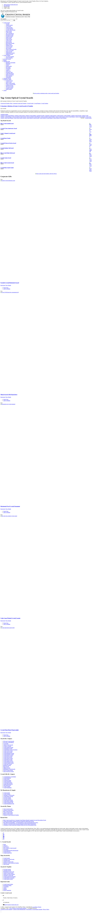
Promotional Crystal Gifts (8, 871)
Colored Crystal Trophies (30, 115)
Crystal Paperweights (7, 782)
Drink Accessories (10, 74)
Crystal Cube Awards (7, 752)
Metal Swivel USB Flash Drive (9, 394)
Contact (5, 90)
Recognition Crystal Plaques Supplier (34, 909)
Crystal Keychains (7, 780)
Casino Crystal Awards (8, 744)
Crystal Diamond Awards (8, 753)
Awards (7, 23)
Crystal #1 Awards (7, 746)
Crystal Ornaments (7, 781)
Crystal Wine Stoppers (8, 784)
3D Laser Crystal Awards (8, 741)
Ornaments (8, 68)
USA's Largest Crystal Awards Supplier (17, 908)
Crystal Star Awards (7, 764)
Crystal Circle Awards (8, 750)
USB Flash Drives (10, 73)
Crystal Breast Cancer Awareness (10, 749)
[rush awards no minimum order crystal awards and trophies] (46, 93)
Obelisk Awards (9, 45)
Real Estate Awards (10, 43)
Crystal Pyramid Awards (8, 763)
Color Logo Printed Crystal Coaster (10, 618)
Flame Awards (9, 37)
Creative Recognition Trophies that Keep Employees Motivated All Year (18, 821)
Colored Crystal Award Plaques (7, 115)
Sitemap (5, 889)
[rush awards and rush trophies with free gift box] (46, 173)
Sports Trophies (9, 57)
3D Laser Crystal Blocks (8, 742)
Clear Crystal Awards (7, 808)
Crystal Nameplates (7, 787)
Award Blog (5, 886)
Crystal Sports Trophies (8, 801)
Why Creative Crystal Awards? (9, 848)
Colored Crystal (9, 80)
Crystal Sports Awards (8, 800)
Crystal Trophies (6, 55)
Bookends (8, 63)
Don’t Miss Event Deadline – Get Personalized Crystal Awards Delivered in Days (20, 822)
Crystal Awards (6, 22)
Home (4, 844)
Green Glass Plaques (8, 118)
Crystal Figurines (9, 28)
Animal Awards (9, 25)
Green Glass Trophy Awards (20, 118)
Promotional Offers (7, 885)
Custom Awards (9, 88)
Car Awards (8, 26)
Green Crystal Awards (10, 84)
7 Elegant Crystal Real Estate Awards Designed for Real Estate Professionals (19, 823)
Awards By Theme (7, 79)
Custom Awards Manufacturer (19, 909)
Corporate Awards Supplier (6, 909)
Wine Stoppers (9, 75)
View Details (8, 285)
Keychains (8, 67)
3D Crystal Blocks (10, 33)
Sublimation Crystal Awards (9, 769)
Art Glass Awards (7, 59)
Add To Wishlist (6, 288)
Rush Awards (9, 44)
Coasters (8, 69)
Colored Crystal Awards (19, 115)
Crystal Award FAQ (7, 852)
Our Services (6, 846)
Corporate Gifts (6, 61)
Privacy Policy (46, 909)
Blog (11, 103)
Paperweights (9, 66)
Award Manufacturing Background (10, 850)
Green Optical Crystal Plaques (46, 118)
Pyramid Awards (9, 36)
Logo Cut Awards (10, 50)
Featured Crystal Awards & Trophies (11, 815)
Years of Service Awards (11, 49)
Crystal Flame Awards (8, 755)
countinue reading (4, 114)
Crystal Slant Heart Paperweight (10, 730)
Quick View (5, 287)
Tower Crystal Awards (8, 770)
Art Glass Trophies (10, 56)
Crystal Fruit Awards (7, 757)
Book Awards (9, 31)
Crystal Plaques (37, 103)
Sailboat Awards (9, 54)
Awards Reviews (7, 851)
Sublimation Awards (10, 53)
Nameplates (8, 77)
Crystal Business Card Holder (9, 776)
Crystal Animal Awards (8, 747)
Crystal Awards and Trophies (9, 876)
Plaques (5, 60)
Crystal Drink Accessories (8, 877)
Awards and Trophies (5, 103)
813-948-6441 (7, 5)
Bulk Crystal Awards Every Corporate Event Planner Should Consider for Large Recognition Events (24, 820)
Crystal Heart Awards (7, 759)
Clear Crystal (9, 82)
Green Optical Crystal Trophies (59, 118)
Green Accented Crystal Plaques (33, 116)
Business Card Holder (10, 62)
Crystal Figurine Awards (8, 754)
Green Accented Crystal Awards (19, 116)
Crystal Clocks (6, 779)
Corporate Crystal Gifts (8, 875)
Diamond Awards (9, 34)
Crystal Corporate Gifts (8, 802)
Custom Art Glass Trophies (9, 874)
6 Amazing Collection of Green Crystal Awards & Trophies (17, 106)
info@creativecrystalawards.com (11, 4)
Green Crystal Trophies (80, 116)
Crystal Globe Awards (8, 758)
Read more (3, 285)
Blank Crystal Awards (8, 813)
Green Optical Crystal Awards (32, 118)
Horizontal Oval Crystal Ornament (10, 506)
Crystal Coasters (6, 786)
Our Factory (5, 849)
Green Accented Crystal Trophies (48, 116)
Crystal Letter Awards (10, 30)
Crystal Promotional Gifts (8, 803)
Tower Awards (9, 46)
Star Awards (8, 48)
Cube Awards (9, 32)
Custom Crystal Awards (76, 115)
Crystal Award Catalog (8, 884)
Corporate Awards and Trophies (19, 103)
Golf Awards (8, 40)
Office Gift (8, 71)
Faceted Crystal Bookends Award (10, 282)
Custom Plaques (8, 116)
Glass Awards (6, 864)
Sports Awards (9, 51)
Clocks (7, 65)
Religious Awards (7, 765)
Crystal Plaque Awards (8, 796)
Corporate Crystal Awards (50, 115)
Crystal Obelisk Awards (8, 761)
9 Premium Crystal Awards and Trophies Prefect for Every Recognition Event (19, 825)
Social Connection (7, 890)
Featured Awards (9, 85)
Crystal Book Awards (7, 748)
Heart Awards (9, 42)
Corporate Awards (7, 78)
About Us (5, 845)
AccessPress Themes (36, 907)
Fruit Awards (8, 38)
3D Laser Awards (9, 86)
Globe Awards (9, 39)
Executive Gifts (9, 72)
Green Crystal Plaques (70, 116)
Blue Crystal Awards (10, 83)
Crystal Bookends (7, 778)
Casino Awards (9, 27)
